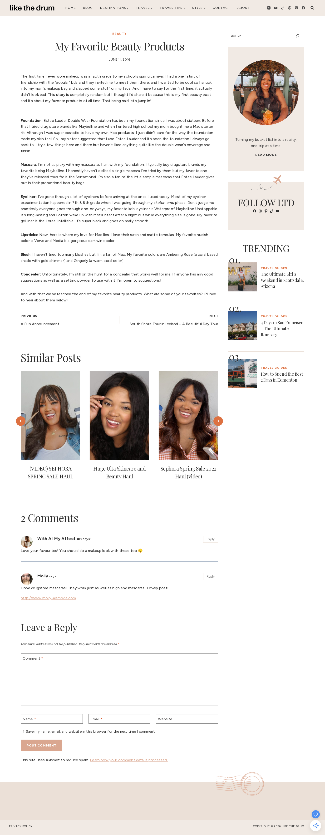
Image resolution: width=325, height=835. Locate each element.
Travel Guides (274, 268)
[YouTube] (275, 8)
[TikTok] (282, 8)
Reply (211, 539)
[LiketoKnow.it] (289, 8)
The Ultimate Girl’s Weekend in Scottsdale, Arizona (282, 280)
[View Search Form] (312, 8)
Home (70, 8)
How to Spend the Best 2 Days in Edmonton (282, 377)
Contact (221, 8)
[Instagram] (269, 8)
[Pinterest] (296, 8)
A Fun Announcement (40, 320)
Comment (33, 658)
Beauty (119, 34)
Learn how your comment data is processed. (129, 760)
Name (29, 719)
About (243, 8)
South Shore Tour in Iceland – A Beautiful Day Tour (174, 320)
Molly (42, 575)
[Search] (297, 36)
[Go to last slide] (20, 421)
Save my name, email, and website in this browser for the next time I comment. (91, 731)
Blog (88, 8)
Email (96, 719)
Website (165, 719)
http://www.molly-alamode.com (48, 598)
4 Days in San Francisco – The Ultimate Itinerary (282, 328)
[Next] (218, 421)
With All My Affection (59, 538)
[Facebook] (303, 8)
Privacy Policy (21, 826)
